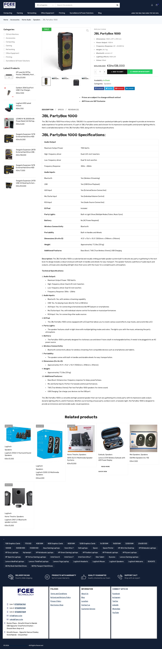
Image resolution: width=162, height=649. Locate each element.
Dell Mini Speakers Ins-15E (139, 458)
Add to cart (118, 72)
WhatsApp (116, 609)
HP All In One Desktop (126, 548)
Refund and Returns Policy (60, 597)
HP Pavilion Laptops (90, 553)
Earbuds (101, 455)
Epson (95, 548)
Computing (8, 13)
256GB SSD (142, 544)
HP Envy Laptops (11, 553)
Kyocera (112, 557)
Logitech (8, 447)
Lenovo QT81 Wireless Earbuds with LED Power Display (111, 459)
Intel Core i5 (55, 557)
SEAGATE (151, 562)
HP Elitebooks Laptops (147, 548)
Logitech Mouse (99, 562)
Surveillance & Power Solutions (81, 13)
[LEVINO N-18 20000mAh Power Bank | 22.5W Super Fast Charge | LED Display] (9, 123)
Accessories (15, 20)
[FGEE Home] (9, 4)
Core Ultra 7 (69, 548)
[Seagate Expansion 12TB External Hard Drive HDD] (9, 138)
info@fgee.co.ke (16, 616)
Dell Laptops (83, 548)
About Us (84, 594)
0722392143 (20, 608)
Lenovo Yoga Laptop (61, 562)
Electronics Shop (56, 605)
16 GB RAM (104, 544)
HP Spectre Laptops (13, 557)
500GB (8, 548)
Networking (32, 13)
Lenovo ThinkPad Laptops (39, 562)
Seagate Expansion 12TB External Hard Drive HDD (25, 135)
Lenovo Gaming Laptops (129, 557)
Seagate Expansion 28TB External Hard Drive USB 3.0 (25, 151)
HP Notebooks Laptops (44, 553)
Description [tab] (47, 110)
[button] (87, 30)
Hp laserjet (27, 553)
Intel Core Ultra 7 (84, 557)
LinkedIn (115, 605)
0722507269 (20, 612)
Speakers (36, 20)
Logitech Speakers (116, 562)
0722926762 (20, 604)
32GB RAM (129, 544)
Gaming (20, 13)
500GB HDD (20, 548)
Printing (62, 13)
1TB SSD (28, 544)
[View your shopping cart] (156, 5)
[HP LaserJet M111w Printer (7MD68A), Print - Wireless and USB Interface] (9, 76)
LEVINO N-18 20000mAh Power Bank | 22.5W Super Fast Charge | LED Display (26, 120)
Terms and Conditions (58, 594)
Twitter (115, 601)
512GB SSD (34, 548)
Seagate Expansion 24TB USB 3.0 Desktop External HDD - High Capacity (26, 182)
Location (84, 601)
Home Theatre (72, 455)
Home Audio (26, 20)
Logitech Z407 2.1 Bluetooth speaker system (16, 521)
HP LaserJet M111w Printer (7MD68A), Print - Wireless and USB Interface (25, 73)
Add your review (100, 29)
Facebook (116, 594)
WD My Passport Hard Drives (42, 566)
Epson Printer (108, 548)
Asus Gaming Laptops (51, 548)
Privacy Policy (55, 601)
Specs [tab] (61, 110)
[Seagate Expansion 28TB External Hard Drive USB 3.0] (9, 154)
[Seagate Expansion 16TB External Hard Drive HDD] (9, 169)
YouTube (115, 613)
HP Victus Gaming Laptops (35, 557)
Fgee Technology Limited (18, 645)
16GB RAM (117, 544)
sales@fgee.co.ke (16, 619)
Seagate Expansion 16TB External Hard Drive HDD (25, 166)
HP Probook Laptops (110, 553)
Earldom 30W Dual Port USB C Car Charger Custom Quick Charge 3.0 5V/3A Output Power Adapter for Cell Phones (25, 89)
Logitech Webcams (135, 562)
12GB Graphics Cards (87, 544)
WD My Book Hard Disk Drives (16, 566)
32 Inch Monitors (12, 34)
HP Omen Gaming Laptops (68, 553)
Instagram (116, 597)
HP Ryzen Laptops (130, 553)
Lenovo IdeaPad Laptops (14, 562)
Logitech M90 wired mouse (23, 104)
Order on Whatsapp (141, 71)
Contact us (85, 605)
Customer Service (88, 609)
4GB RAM (39, 544)
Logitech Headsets (81, 562)
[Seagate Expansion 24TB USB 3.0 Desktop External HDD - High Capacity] (9, 185)
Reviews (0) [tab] (73, 110)
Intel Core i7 (69, 557)
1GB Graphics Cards (12, 544)
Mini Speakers (135, 455)
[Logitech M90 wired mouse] (9, 107)
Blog (100, 13)
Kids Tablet (100, 557)
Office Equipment (47, 13)
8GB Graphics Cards (55, 544)
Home (6, 20)
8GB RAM (71, 544)
